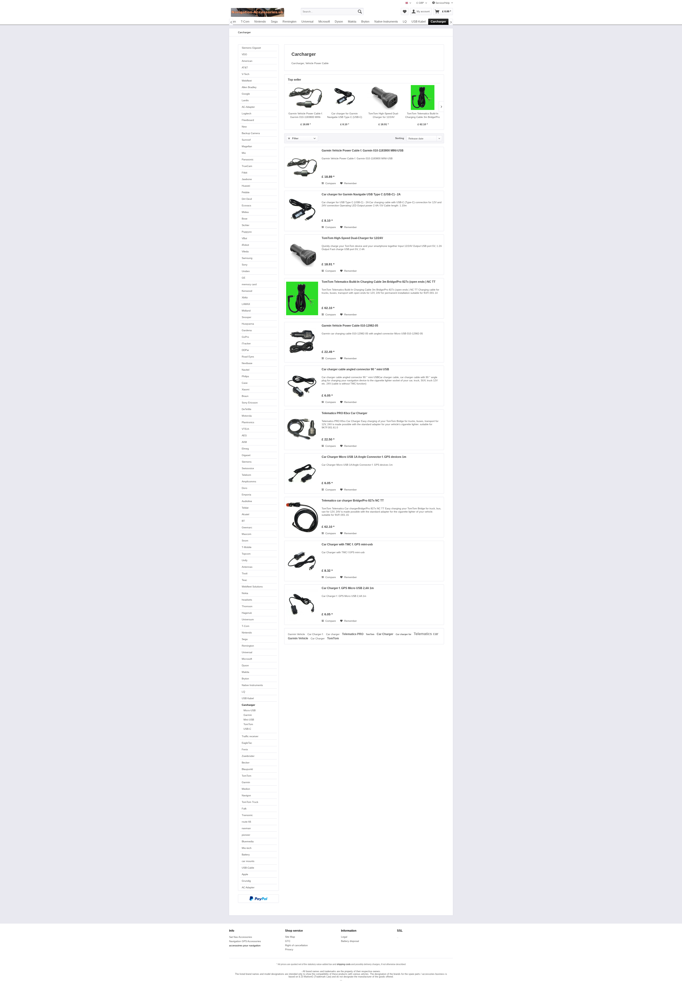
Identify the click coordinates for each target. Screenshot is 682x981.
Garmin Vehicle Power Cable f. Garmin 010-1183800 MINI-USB (305, 115)
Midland (246, 310)
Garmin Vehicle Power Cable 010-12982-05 (350, 325)
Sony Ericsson (250, 402)
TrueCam (247, 166)
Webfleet (247, 80)
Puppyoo (247, 231)
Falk (244, 808)
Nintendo (247, 632)
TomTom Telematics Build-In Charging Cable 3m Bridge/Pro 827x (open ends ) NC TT (422, 115)
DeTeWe (246, 409)
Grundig (246, 880)
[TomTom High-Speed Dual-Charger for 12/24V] (383, 97)
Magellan (247, 146)
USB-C (247, 728)
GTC (287, 941)
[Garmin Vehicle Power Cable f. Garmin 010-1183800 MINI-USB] (305, 97)
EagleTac (247, 742)
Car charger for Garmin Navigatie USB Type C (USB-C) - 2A (344, 115)
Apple (245, 874)
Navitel (245, 369)
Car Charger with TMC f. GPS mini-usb (347, 544)
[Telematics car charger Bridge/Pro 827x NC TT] (302, 517)
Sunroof (246, 139)
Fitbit (244, 172)
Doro (244, 488)
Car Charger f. (315, 634)
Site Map (290, 936)
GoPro (245, 336)
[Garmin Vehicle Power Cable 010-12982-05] (302, 342)
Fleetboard (248, 120)
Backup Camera (251, 133)
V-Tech (245, 74)
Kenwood (247, 290)
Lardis (245, 100)
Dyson (245, 665)
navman (246, 828)
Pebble (246, 192)
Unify (244, 560)
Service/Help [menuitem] (442, 2)
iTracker (246, 343)
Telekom (246, 474)
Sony (244, 264)
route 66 (246, 821)
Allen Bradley (249, 87)
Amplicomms (249, 481)
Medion (246, 788)
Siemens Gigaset (251, 47)
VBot (244, 238)
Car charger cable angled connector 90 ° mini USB (355, 369)
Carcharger (248, 704)
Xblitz (245, 297)
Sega (245, 639)
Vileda (245, 251)
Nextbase (247, 363)
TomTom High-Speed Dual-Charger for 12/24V (383, 115)
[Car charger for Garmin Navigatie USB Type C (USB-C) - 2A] (344, 97)
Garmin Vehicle (297, 634)
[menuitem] (332, 11)
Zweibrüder (248, 756)
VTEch (245, 428)
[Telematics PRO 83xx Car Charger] (302, 429)
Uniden (246, 271)
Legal (344, 936)
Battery (246, 854)
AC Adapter (248, 887)
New (244, 126)
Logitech (246, 113)
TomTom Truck (250, 802)
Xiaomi (245, 389)
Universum (248, 619)
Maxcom (246, 534)
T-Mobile (246, 547)
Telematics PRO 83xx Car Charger (344, 413)
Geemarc (247, 527)
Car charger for (404, 634)
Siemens (246, 461)
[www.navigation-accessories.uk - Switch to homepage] (257, 12)
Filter (294, 138)
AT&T (245, 67)
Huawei (246, 185)
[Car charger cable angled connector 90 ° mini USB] (302, 386)
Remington (248, 645)
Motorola (247, 415)
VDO (244, 54)
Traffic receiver (250, 736)
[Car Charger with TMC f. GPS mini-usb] (302, 561)
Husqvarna (248, 323)
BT (243, 520)
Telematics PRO (353, 634)
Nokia (245, 593)
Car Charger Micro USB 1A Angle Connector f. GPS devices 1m (364, 456)
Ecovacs (246, 205)
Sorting (399, 138)
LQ (243, 691)
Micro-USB (249, 710)
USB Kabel (248, 698)
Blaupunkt (247, 769)
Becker (246, 762)
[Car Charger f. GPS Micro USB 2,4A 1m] (302, 604)
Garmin (247, 715)
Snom (245, 540)
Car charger (333, 634)
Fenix (245, 749)
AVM (244, 442)
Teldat (245, 507)
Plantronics (248, 422)
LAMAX (246, 304)
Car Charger (385, 634)
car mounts (248, 861)
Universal (247, 652)
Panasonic (247, 159)
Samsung (247, 258)
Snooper (246, 317)
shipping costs (344, 964)
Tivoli (244, 573)
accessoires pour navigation (245, 945)
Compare (330, 183)
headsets (247, 599)
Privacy (289, 949)
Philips (245, 376)
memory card (249, 284)
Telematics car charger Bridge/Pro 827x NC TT (353, 500)
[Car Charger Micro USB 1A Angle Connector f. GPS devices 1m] (302, 473)
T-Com (245, 626)
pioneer (246, 834)
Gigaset (246, 455)
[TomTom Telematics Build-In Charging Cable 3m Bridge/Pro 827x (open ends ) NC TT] (422, 97)
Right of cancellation (296, 945)
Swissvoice (248, 468)
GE (243, 277)
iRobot (245, 244)
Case (245, 382)
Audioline (247, 501)
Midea (245, 212)
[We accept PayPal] (258, 898)
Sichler (245, 225)
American (247, 60)
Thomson (247, 606)
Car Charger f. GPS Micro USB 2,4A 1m (348, 588)
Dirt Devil (247, 198)
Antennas (247, 566)
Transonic (247, 815)
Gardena (247, 330)
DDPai (245, 350)
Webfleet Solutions (252, 586)
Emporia (246, 494)
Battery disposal (350, 941)
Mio (244, 152)
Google (246, 93)
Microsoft (247, 658)
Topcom (246, 553)
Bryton (245, 678)
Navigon (246, 795)
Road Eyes (248, 356)
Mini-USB (248, 719)
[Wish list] (404, 11)
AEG (244, 435)
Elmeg (245, 448)
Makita (245, 672)
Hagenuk (247, 612)
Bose (244, 218)
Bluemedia (248, 841)
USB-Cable (248, 867)
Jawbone (247, 179)
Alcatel (245, 514)
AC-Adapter (248, 106)
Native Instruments (252, 685)
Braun (245, 396)
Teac (244, 580)
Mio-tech (246, 848)
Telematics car (426, 634)
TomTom (248, 724)
